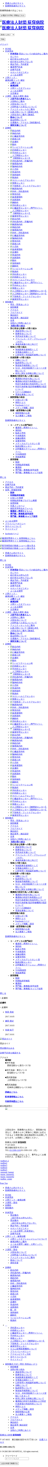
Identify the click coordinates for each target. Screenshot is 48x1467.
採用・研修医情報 (13, 490)
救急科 (15, 177)
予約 (2, 39)
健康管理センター (20, 216)
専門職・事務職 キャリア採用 (28, 473)
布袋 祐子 (9, 1030)
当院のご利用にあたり (20, 323)
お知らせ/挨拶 (16, 498)
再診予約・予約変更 (19, 64)
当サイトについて (13, 526)
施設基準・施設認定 (19, 318)
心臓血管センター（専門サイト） (27, 208)
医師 (17, 462)
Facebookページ (22, 405)
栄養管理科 (20, 441)
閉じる (3, 477)
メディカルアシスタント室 (27, 443)
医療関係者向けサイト (15, 420)
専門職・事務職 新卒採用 (26, 470)
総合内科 (16, 131)
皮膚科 (15, 142)
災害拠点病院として (24, 352)
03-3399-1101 (15, 1150)
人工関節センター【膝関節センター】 (29, 291)
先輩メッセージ (17, 506)
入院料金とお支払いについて (23, 107)
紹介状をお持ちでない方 (21, 62)
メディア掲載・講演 (24, 408)
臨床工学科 (20, 433)
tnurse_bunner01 (7, 1174)
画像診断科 (20, 438)
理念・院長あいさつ (19, 304)
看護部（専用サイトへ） (26, 428)
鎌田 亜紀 (9, 1021)
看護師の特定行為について (27, 379)
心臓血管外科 (18, 136)
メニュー (4, 44)
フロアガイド (16, 312)
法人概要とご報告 (23, 416)
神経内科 (16, 133)
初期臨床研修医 (22, 465)
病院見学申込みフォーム (21, 508)
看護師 (18, 467)
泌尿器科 (16, 200)
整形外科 (16, 194)
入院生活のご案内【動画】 (22, 115)
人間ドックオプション (20, 88)
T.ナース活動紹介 (23, 392)
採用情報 (14, 503)
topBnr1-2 (5, 1161)
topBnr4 (4, 1168)
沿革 (12, 320)
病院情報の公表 (22, 413)
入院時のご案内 (17, 101)
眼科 (14, 144)
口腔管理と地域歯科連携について (30, 355)
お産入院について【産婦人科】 (24, 112)
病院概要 (14, 307)
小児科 (15, 169)
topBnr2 (4, 1163)
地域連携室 (20, 457)
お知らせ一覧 (21, 400)
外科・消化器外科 (20, 191)
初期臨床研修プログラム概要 (23, 500)
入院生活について (18, 104)
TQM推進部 (20, 454)
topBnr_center (6, 1179)
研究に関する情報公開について (29, 373)
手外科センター (19, 153)
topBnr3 (4, 1165)
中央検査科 (20, 436)
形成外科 (16, 172)
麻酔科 (15, 202)
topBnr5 (4, 1170)
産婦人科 (16, 139)
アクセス (14, 310)
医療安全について (23, 334)
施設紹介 (14, 315)
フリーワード (11, 1456)
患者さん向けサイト (14, 553)
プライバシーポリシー (15, 524)
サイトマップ (11, 529)
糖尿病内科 (17, 189)
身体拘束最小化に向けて (26, 344)
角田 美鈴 (9, 1012)
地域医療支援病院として (26, 349)
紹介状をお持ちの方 (19, 59)
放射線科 (16, 175)
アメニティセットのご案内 (22, 109)
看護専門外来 (16, 67)
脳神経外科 (17, 166)
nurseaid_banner (7, 1172)
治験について (21, 360)
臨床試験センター (23, 446)
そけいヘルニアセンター (23, 180)
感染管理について (23, 331)
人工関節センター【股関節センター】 (29, 294)
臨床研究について (23, 363)
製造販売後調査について (26, 365)
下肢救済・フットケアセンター (26, 186)
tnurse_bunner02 (7, 1177)
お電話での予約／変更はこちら (12, 15)
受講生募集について (24, 394)
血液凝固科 (17, 197)
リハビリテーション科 (22, 147)
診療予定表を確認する (10, 1053)
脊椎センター (18, 183)
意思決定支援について (25, 336)
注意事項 (14, 93)
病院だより (20, 402)
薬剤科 (18, 430)
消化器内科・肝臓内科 (22, 161)
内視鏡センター (19, 150)
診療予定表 (15, 70)
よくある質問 (16, 75)
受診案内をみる (7, 1048)
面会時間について (18, 120)
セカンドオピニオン (19, 72)
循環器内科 (17, 164)
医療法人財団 (10, 1435)
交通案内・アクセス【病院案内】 (25, 122)
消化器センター (19, 205)
